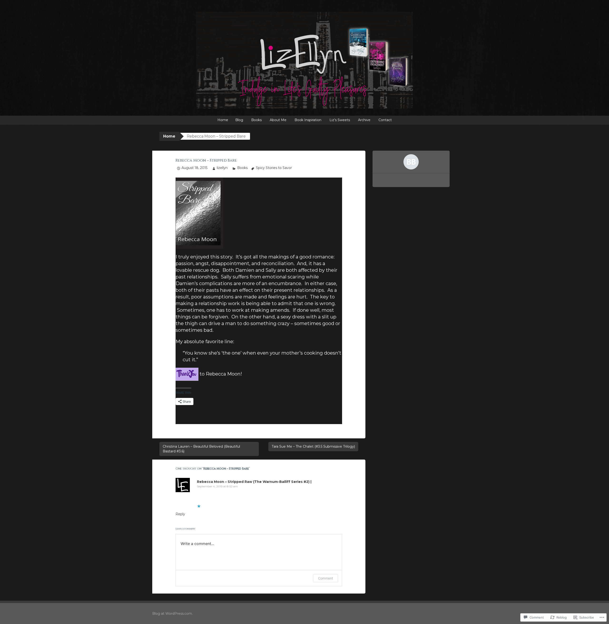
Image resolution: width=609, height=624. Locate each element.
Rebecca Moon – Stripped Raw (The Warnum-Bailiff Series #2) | (254, 482)
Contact (385, 120)
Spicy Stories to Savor (274, 168)
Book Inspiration (308, 120)
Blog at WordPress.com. (172, 613)
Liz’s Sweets (339, 120)
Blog (239, 120)
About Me (278, 120)
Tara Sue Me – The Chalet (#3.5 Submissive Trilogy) (313, 446)
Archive (364, 120)
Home (222, 120)
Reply (180, 514)
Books (256, 120)
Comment (325, 578)
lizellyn (222, 168)
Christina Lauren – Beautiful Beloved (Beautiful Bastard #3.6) (201, 448)
